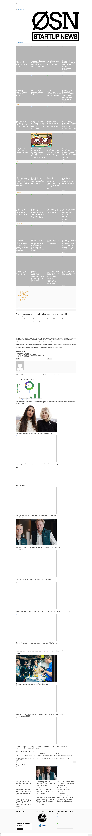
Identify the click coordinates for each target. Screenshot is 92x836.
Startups (19, 289)
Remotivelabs (39, 758)
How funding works (23, 292)
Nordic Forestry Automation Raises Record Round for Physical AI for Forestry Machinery (69, 124)
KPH (21, 298)
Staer (57, 758)
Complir (42, 754)
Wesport (21, 759)
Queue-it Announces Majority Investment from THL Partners (54, 93)
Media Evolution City (23, 299)
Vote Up (17, 358)
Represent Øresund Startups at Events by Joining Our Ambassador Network (68, 65)
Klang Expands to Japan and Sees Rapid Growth (53, 63)
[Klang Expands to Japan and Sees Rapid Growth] (57, 52)
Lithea (39, 755)
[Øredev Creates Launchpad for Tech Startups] (26, 262)
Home (17, 309)
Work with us (18, 820)
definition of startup (43, 651)
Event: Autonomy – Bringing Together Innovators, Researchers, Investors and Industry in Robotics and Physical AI (53, 277)
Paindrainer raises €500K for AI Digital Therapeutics (54, 211)
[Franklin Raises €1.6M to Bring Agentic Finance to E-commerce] (41, 169)
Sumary (60, 758)
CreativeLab (63, 339)
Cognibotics (30, 754)
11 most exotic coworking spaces (40, 318)
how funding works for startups (53, 651)
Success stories (22, 293)
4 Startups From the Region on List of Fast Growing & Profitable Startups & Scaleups (38, 124)
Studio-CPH (22, 306)
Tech (17, 73)
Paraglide (49, 756)
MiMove (51, 755)
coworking (69, 344)
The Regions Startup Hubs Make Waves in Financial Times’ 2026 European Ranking (45, 800)
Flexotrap (63, 754)
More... (18, 287)
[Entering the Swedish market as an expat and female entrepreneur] (36, 448)
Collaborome (36, 754)
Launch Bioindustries (28, 755)
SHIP (31, 338)
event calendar (69, 650)
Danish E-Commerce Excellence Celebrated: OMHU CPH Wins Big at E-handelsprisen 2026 (54, 183)
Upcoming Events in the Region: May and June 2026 (69, 273)
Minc (21, 300)
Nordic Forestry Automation (67, 755)
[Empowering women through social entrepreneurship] (36, 418)
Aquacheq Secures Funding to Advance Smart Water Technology (38, 63)
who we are (36, 651)
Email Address (20, 825)
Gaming (18, 132)
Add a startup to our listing (24, 291)
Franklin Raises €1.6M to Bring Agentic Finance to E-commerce (38, 180)
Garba (67, 754)
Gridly (70, 754)
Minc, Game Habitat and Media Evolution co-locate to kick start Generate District (53, 152)
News (17, 44)
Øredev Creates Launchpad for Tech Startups (21, 273)
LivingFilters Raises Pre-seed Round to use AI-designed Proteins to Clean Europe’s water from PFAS (37, 213)
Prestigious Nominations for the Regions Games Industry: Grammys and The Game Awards (69, 153)
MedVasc (47, 755)
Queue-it (22, 758)
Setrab (53, 758)
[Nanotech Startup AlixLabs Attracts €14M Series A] (57, 231)
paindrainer (39, 756)
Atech (26, 754)
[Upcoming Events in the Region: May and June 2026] (72, 262)
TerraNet (65, 758)
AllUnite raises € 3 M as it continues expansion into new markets (26, 374)
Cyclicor (48, 754)
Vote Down (49, 358)
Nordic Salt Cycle (19, 756)
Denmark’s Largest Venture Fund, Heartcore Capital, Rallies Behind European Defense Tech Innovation (69, 244)
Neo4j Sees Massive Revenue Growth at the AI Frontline (22, 63)
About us (19, 307)
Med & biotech (19, 192)
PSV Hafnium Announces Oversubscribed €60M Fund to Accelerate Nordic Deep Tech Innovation (22, 245)
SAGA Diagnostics (48, 758)
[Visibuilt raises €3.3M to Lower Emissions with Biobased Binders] (57, 112)
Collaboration (18, 818)
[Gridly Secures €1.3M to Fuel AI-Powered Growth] (26, 140)
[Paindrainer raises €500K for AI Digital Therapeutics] (57, 200)
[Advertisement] (35, 6)
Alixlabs (22, 754)
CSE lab (21, 296)
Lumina (43, 755)
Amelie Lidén (18, 370)
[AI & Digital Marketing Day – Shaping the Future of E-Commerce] (72, 169)
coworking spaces (56, 650)
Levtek (35, 755)
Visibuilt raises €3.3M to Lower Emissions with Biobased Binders (53, 124)
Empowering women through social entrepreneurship (34, 433)
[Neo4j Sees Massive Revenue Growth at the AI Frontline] (26, 52)
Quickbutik (26, 758)
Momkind (55, 755)
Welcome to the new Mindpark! (23, 356)
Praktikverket (61, 756)
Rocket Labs (22, 303)
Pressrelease (18, 817)
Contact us (17, 821)
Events (18, 254)
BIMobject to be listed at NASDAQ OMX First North (27, 354)
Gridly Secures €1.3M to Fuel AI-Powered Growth (22, 150)
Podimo (56, 756)
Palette (44, 756)
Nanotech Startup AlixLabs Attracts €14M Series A (53, 242)
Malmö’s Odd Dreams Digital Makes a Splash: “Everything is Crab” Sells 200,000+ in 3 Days (38, 153)
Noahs (59, 755)
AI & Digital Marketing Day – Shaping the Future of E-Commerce (69, 180)
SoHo (21, 305)
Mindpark (21, 301)
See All (63, 71)
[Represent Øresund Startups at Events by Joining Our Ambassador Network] (72, 52)
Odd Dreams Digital (28, 756)
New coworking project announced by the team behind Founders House (31, 355)
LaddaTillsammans (19, 755)
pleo (53, 756)
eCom (18, 161)
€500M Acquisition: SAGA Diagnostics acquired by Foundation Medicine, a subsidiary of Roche (69, 214)
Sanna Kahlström (69, 321)
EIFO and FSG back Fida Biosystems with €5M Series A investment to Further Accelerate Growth (37, 245)
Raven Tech (32, 758)
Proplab (66, 756)
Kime (73, 754)
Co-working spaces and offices (23, 295)
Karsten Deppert (73, 338)
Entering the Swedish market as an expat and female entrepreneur (39, 464)
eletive (51, 754)
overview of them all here (57, 347)
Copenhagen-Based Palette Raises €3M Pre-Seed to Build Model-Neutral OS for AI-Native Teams (68, 95)
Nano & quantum (19, 223)
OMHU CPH (35, 756)
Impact (18, 104)
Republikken (22, 302)
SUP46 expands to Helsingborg (23, 353)
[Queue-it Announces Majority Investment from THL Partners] (57, 81)
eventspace (18, 345)
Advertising (17, 816)
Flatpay (57, 754)
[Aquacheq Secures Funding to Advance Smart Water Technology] (41, 52)
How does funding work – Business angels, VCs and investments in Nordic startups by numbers (45, 402)
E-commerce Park (23, 297)
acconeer (18, 754)
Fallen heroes (22, 294)
